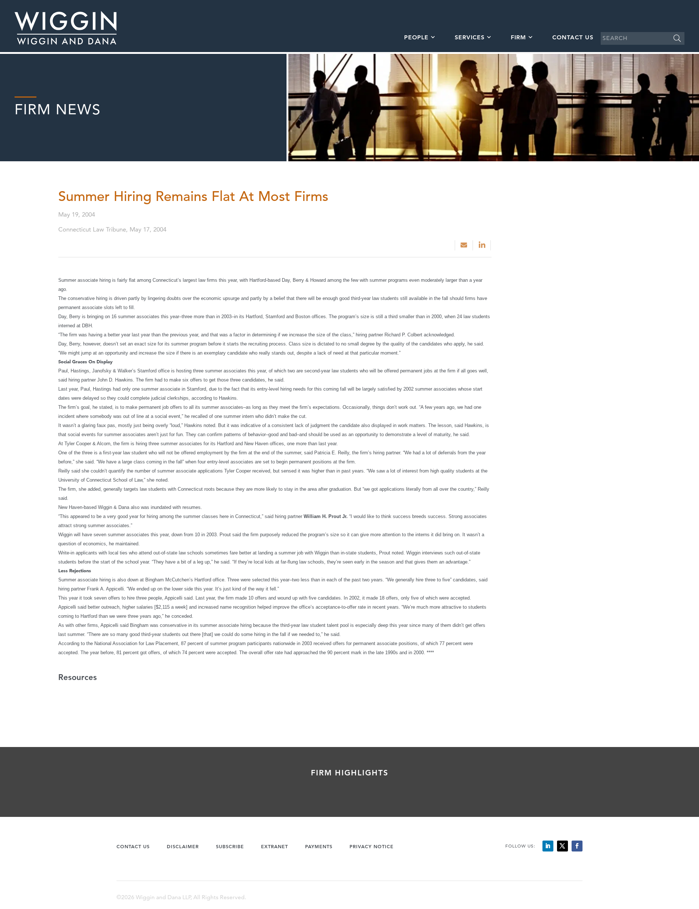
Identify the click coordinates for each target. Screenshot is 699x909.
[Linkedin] (482, 245)
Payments (318, 846)
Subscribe (230, 846)
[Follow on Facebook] (577, 846)
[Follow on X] (562, 846)
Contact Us (572, 37)
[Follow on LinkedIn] (547, 846)
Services (470, 37)
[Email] (464, 245)
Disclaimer (183, 846)
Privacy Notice (372, 846)
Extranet (274, 846)
